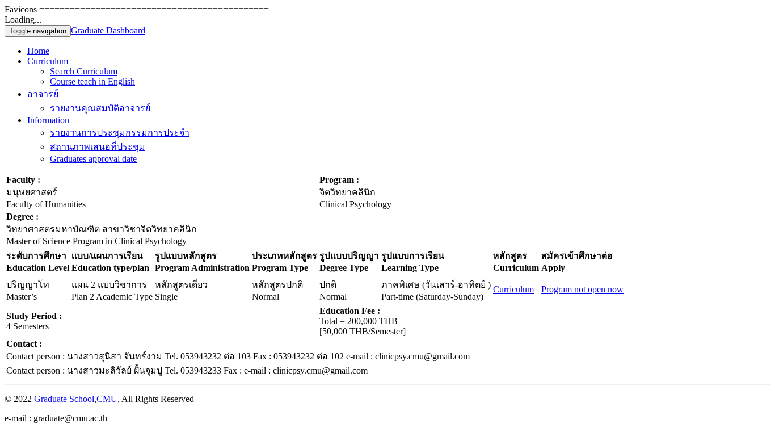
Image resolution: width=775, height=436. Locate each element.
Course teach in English (92, 81)
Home (38, 51)
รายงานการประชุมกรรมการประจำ (119, 132)
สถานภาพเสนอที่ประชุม (97, 147)
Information (48, 120)
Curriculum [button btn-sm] (513, 289)
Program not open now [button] (582, 289)
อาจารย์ (42, 94)
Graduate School (64, 399)
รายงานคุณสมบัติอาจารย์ (100, 108)
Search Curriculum (83, 71)
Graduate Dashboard (108, 30)
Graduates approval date (93, 159)
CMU (106, 399)
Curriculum (47, 61)
